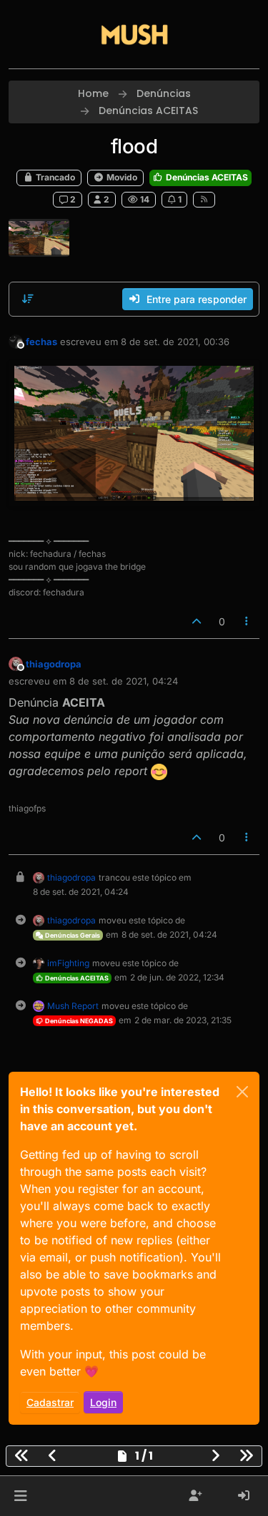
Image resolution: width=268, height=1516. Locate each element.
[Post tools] (247, 621)
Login (103, 1402)
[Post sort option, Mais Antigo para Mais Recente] (28, 298)
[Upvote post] (196, 621)
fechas (41, 341)
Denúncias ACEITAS (206, 177)
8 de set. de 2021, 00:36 (175, 341)
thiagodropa (53, 664)
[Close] (242, 1092)
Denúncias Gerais (72, 935)
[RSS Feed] (204, 200)
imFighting (68, 963)
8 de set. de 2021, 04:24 (123, 681)
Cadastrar (50, 1402)
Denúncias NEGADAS (78, 1021)
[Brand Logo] (134, 34)
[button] (20, 1496)
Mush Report (73, 1005)
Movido (120, 177)
